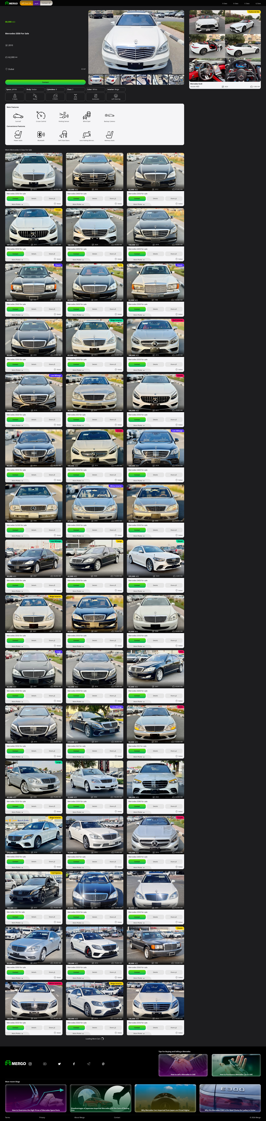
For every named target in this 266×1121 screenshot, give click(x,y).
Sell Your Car (26, 3)
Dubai (11, 69)
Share (51, 198)
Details (33, 198)
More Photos (16, 204)
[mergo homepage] (11, 3)
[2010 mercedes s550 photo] (136, 42)
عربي (36, 3)
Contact (45, 3)
